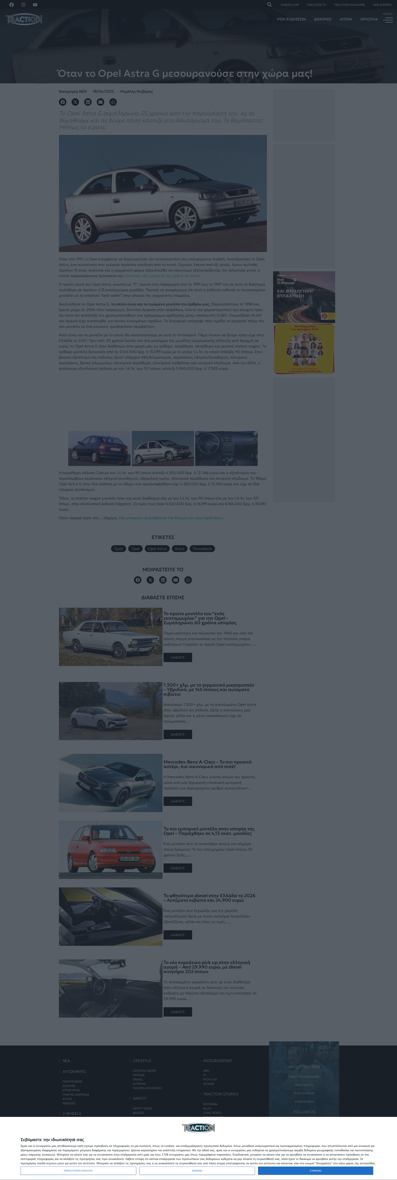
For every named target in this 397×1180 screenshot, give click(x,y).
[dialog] (198, 1148)
